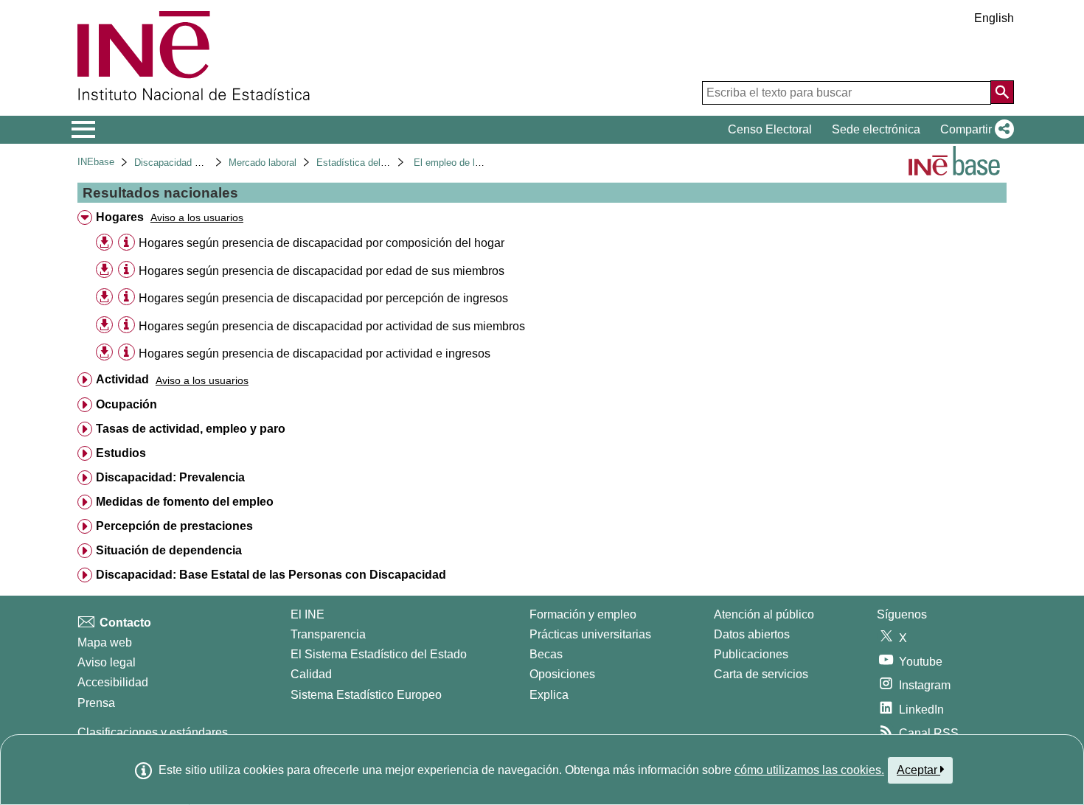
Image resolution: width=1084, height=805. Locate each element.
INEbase (95, 161)
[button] (974, 129)
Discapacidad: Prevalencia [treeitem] (170, 477)
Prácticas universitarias (590, 634)
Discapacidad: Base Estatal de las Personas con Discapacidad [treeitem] (271, 574)
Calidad (311, 674)
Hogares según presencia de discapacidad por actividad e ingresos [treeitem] (314, 353)
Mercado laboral (262, 162)
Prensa (96, 703)
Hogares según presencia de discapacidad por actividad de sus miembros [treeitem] (332, 326)
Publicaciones (751, 654)
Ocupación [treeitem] (126, 404)
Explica (549, 695)
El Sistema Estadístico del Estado (379, 654)
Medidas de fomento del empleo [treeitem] (185, 501)
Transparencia (328, 634)
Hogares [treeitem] (120, 217)
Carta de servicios (761, 674)
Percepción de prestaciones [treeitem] (174, 526)
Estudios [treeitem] (121, 453)
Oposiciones (562, 674)
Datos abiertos (752, 634)
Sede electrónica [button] (876, 129)
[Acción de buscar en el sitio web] (1002, 92)
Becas (546, 654)
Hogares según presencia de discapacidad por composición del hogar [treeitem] (321, 243)
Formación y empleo (582, 614)
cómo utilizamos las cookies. (809, 770)
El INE (307, 614)
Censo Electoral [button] (770, 129)
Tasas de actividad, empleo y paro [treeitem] (190, 428)
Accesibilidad (112, 682)
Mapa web (104, 642)
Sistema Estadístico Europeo (366, 695)
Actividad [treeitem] (122, 379)
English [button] (994, 18)
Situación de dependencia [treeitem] (169, 550)
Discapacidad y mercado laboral (202, 162)
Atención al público (764, 614)
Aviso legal (106, 662)
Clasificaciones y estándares (152, 732)
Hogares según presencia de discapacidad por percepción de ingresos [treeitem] (323, 298)
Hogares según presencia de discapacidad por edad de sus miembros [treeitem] (321, 271)
